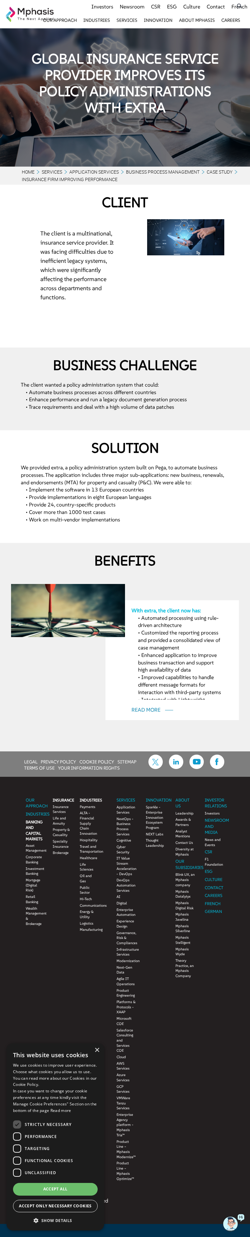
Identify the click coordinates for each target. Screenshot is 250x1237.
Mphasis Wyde (182, 952)
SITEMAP (127, 761)
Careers (230, 20)
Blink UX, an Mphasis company (185, 879)
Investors (102, 6)
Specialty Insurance (61, 844)
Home (28, 172)
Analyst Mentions (182, 834)
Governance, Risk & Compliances (126, 938)
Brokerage (61, 852)
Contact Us (184, 842)
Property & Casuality (61, 832)
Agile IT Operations (126, 981)
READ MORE (147, 709)
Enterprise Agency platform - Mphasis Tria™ (125, 1124)
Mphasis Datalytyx (182, 894)
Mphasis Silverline (182, 928)
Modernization (126, 961)
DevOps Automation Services (126, 885)
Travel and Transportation (88, 849)
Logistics (86, 923)
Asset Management (34, 848)
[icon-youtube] (196, 767)
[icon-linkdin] (176, 767)
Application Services (94, 172)
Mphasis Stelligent (182, 940)
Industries (96, 20)
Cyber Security (123, 849)
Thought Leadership (155, 843)
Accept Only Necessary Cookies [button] (55, 1206)
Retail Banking (32, 899)
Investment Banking (34, 871)
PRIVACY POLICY (58, 761)
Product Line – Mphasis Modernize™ (126, 1149)
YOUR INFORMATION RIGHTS (89, 767)
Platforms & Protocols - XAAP (126, 1007)
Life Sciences (86, 867)
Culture (191, 6)
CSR (155, 6)
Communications (88, 905)
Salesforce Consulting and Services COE (125, 1040)
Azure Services (123, 1077)
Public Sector (85, 890)
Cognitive (124, 840)
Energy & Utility (87, 914)
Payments (87, 806)
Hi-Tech (86, 899)
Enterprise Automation (126, 912)
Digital (122, 903)
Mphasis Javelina (182, 917)
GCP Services (123, 1089)
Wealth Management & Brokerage (34, 916)
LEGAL (30, 761)
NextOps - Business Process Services (125, 826)
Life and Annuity (59, 821)
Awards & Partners (183, 822)
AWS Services (123, 1066)
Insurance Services (61, 809)
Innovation (158, 20)
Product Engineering (126, 993)
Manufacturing (88, 929)
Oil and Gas (86, 878)
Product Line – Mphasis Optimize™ (125, 1171)
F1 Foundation (214, 862)
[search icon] (239, 6)
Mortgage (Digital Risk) (33, 885)
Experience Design (125, 924)
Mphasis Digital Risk (184, 905)
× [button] (96, 1050)
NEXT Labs (154, 834)
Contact (216, 6)
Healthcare (88, 858)
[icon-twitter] (155, 767)
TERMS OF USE (39, 767)
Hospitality (88, 840)
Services (127, 20)
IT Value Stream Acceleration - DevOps (126, 866)
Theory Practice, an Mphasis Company (184, 968)
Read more (60, 1110)
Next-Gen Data (124, 970)
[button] (55, 1220)
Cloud (121, 1057)
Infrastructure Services (126, 952)
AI (118, 896)
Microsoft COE (124, 1021)
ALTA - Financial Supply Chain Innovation (88, 823)
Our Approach (60, 20)
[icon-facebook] (217, 767)
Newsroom (132, 6)
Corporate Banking (34, 859)
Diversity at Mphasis (184, 852)
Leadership (184, 813)
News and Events (213, 842)
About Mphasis (197, 20)
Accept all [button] (55, 1189)
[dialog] (55, 1136)
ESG (172, 6)
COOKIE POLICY (96, 761)
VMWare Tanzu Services (123, 1103)
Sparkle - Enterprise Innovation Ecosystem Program (154, 817)
